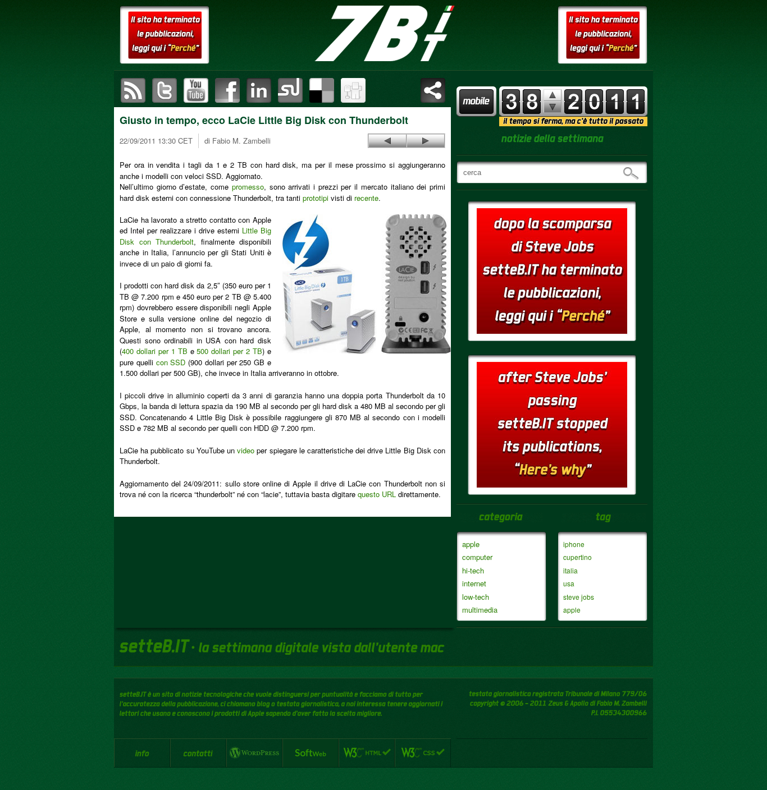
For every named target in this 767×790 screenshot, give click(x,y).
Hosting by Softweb (310, 753)
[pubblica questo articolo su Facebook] (227, 90)
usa (568, 583)
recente (366, 197)
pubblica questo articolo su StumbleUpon (290, 90)
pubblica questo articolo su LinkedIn (258, 90)
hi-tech (473, 570)
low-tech (475, 596)
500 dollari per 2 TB (229, 351)
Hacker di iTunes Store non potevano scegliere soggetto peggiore (387, 141)
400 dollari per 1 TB (155, 351)
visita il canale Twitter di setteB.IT (164, 90)
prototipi (315, 197)
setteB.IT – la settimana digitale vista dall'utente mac (383, 34)
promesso (248, 186)
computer (477, 557)
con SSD (171, 362)
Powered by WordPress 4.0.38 (254, 753)
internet (474, 583)
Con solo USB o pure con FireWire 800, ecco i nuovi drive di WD (425, 141)
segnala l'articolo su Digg (353, 90)
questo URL (377, 494)
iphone (574, 544)
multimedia (479, 609)
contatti (198, 753)
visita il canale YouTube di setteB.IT (196, 90)
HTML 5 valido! (366, 753)
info (142, 753)
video (245, 450)
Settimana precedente (552, 107)
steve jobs (578, 596)
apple (471, 544)
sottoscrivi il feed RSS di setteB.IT (133, 90)
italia (570, 570)
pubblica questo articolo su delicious (321, 90)
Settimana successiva (552, 95)
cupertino (577, 557)
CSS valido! (422, 753)
